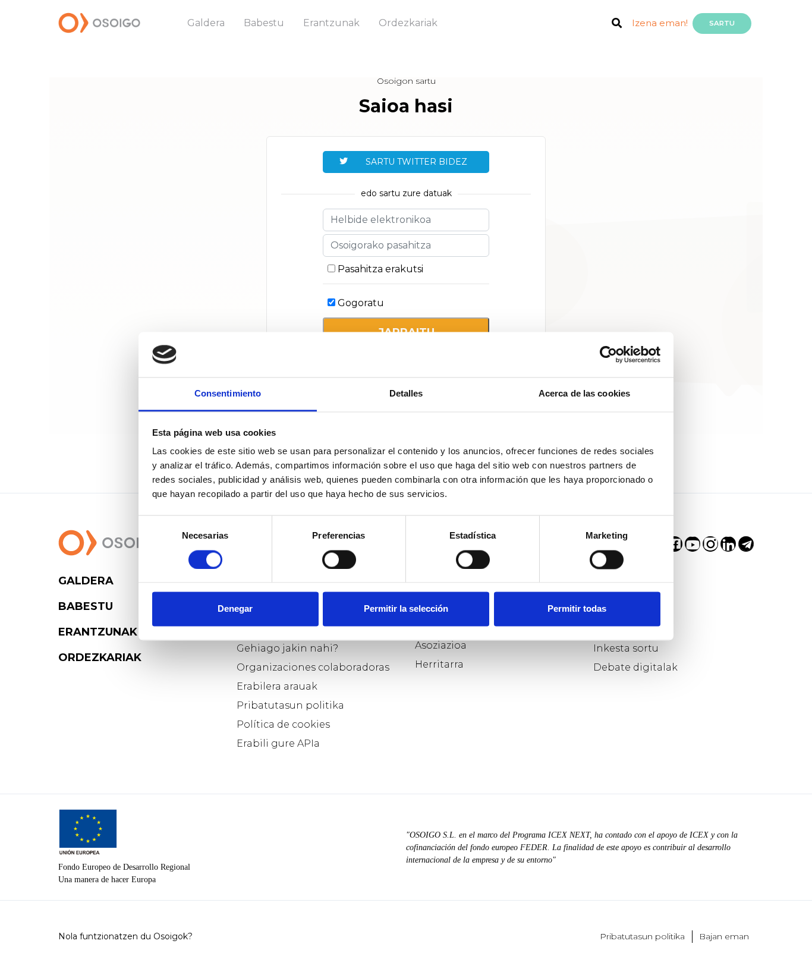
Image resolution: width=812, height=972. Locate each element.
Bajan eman (724, 936)
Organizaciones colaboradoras (313, 667)
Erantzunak (331, 23)
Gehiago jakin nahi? (287, 648)
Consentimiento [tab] (227, 394)
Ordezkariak (408, 23)
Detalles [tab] (406, 394)
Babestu (264, 23)
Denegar (235, 609)
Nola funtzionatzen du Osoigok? (125, 936)
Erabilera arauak (277, 686)
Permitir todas (576, 609)
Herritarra (439, 664)
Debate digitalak (635, 667)
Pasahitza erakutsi (380, 269)
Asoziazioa (441, 645)
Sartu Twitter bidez (416, 161)
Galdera (206, 23)
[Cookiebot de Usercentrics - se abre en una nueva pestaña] (608, 354)
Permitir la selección (406, 609)
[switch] (339, 559)
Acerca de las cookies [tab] (584, 394)
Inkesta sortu (626, 648)
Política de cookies (283, 724)
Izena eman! (660, 23)
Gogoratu (361, 303)
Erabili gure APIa (278, 743)
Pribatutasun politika (290, 705)
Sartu (722, 23)
